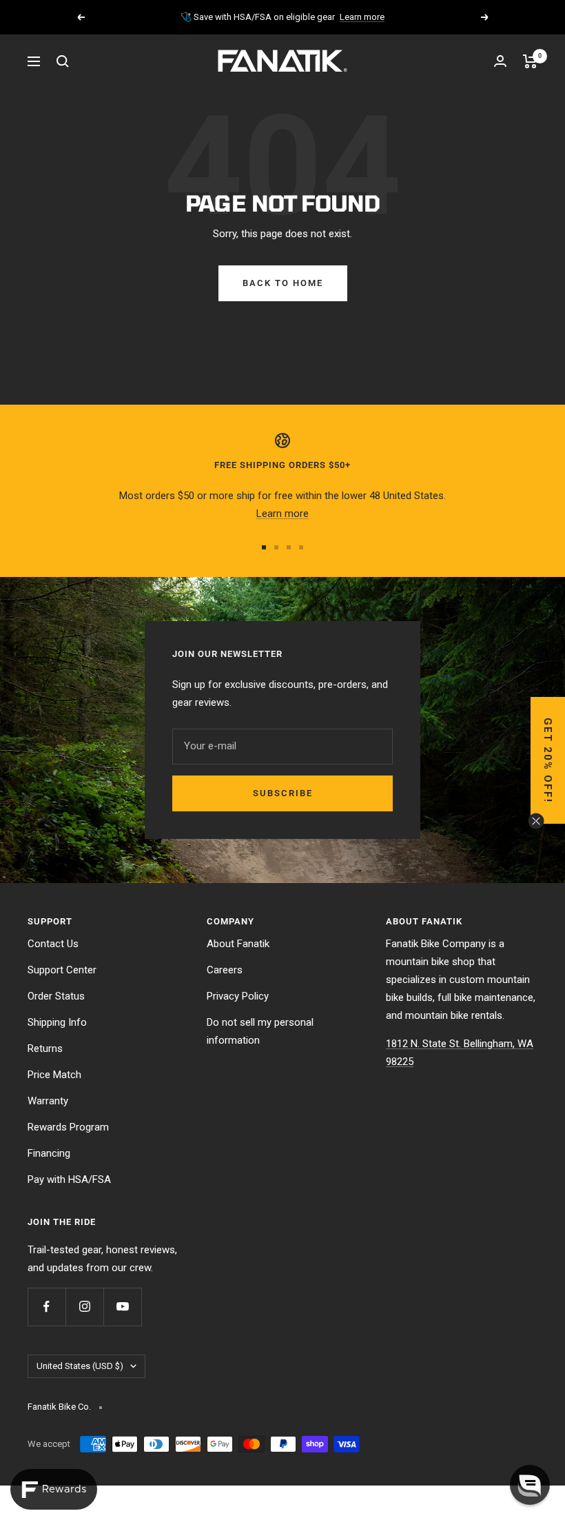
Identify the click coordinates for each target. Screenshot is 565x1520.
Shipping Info (57, 1022)
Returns (45, 1048)
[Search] (62, 61)
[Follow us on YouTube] (122, 1307)
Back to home (283, 283)
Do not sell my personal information (260, 1031)
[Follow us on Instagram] (84, 1307)
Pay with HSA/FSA (69, 1179)
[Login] (500, 61)
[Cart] (530, 61)
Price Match (54, 1074)
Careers (225, 970)
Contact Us (53, 944)
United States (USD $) (80, 1366)
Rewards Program (68, 1127)
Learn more (362, 17)
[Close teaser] (536, 821)
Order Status (56, 996)
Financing (49, 1153)
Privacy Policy (238, 996)
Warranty (48, 1101)
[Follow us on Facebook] (46, 1307)
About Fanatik (238, 944)
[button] (548, 760)
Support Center (62, 970)
